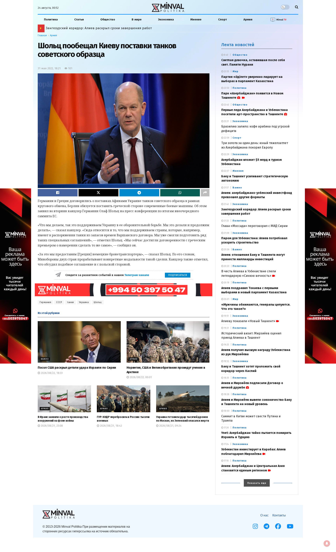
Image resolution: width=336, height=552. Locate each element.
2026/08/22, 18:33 (51, 373)
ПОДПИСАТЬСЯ (177, 275)
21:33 (226, 220)
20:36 (226, 249)
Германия (45, 302)
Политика (51, 19)
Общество (107, 19)
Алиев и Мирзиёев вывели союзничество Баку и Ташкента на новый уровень (108, 28)
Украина (84, 302)
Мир (235, 71)
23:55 (226, 71)
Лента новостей (237, 44)
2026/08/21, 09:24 (169, 425)
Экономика (166, 19)
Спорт (222, 19)
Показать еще (256, 483)
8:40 (225, 55)
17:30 (226, 427)
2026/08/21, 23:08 (51, 425)
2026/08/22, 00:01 (140, 377)
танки (70, 302)
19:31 (226, 328)
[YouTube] (290, 526)
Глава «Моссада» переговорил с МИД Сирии (254, 226)
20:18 (226, 282)
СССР (59, 302)
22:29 (226, 154)
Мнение (195, 19)
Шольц (98, 302)
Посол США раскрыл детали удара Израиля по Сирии (77, 367)
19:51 (226, 316)
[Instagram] (255, 526)
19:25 (226, 344)
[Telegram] (266, 526)
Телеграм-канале (137, 275)
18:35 (226, 377)
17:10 (226, 460)
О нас (264, 515)
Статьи (79, 19)
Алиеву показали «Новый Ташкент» (248, 321)
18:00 (226, 411)
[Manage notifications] (327, 543)
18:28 (226, 394)
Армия (247, 19)
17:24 (226, 444)
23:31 (226, 121)
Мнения (238, 170)
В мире (137, 19)
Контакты (279, 515)
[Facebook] (278, 526)
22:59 (226, 137)
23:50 (226, 88)
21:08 (226, 233)
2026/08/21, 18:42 (110, 425)
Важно (45, 359)
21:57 (226, 187)
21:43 (226, 204)
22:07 (226, 171)
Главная (42, 35)
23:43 (226, 104)
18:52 (226, 361)
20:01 (226, 299)
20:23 (226, 266)
